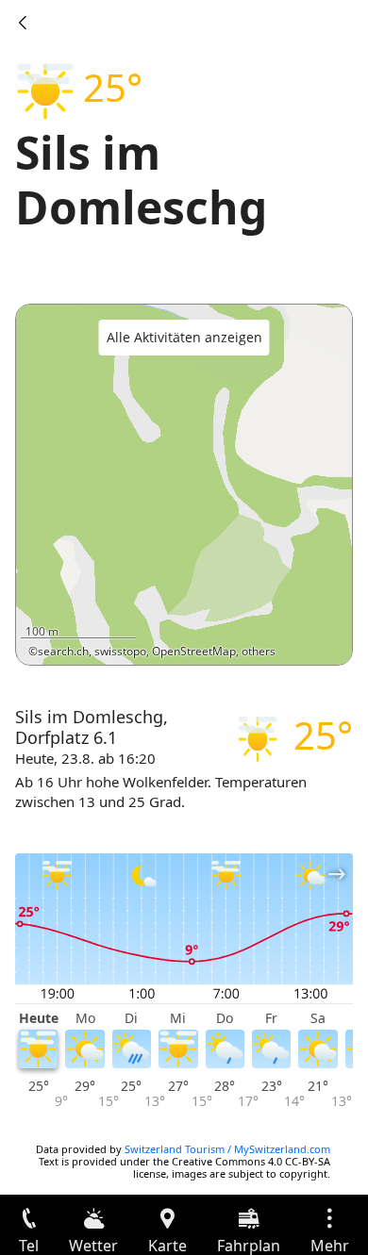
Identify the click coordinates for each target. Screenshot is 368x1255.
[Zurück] (22, 22)
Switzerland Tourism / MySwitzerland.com (227, 1149)
